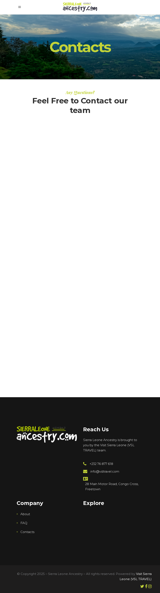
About (25, 514)
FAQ (23, 523)
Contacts (27, 532)
